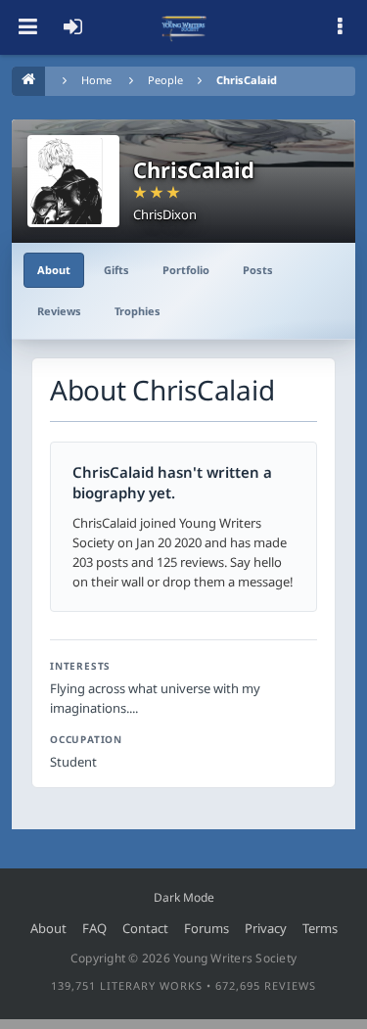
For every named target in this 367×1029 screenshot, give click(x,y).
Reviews (59, 311)
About (53, 269)
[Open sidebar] (339, 27)
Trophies (138, 311)
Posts (258, 269)
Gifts (116, 269)
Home (96, 79)
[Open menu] (27, 27)
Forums (206, 928)
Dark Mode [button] (184, 897)
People (165, 79)
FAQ (94, 928)
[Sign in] (72, 27)
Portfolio (185, 269)
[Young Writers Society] (184, 27)
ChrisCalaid (246, 79)
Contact (145, 928)
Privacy (266, 928)
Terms (320, 928)
